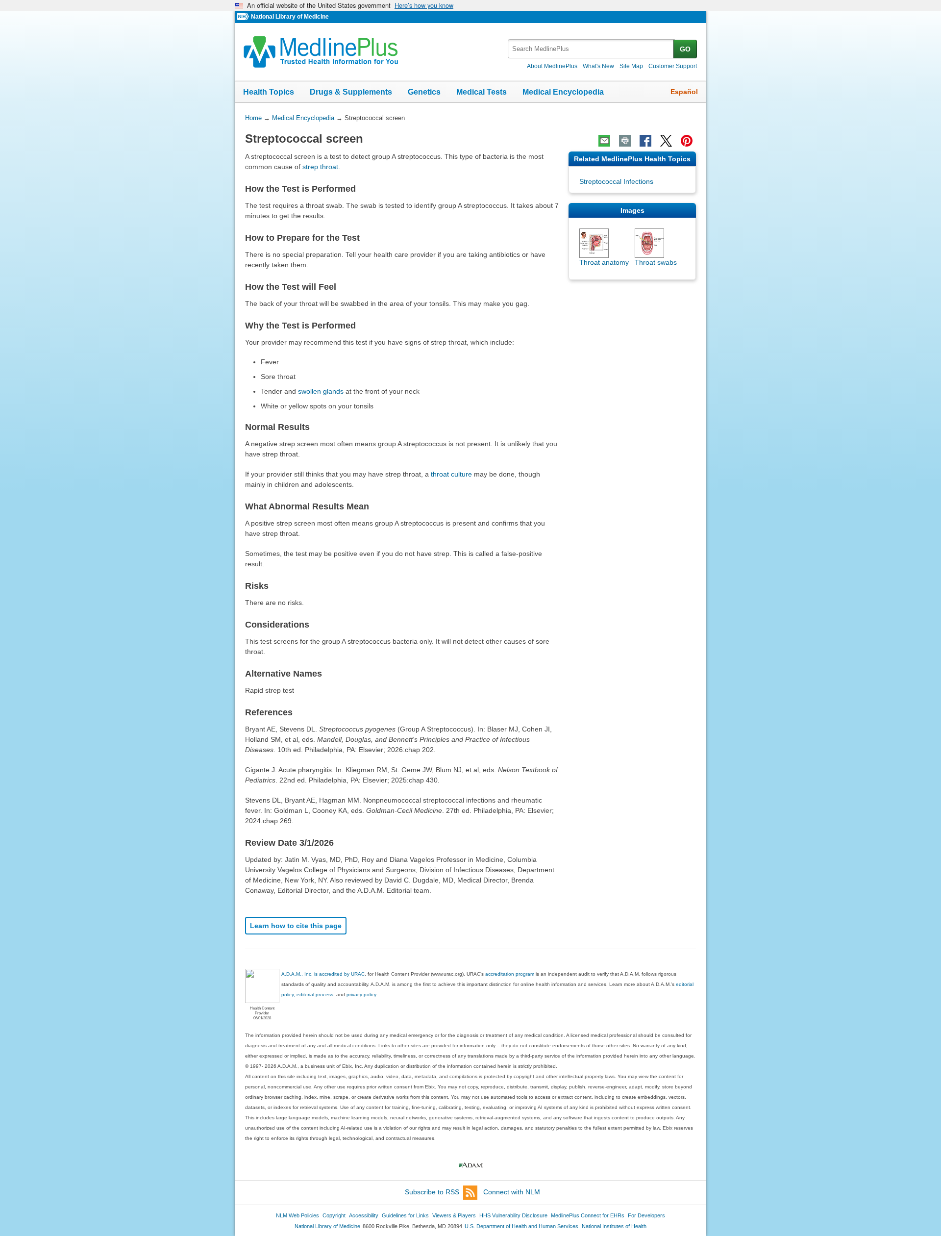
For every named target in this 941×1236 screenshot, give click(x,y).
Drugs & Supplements (351, 92)
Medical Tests (481, 92)
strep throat (320, 167)
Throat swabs (656, 262)
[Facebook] (645, 141)
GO (685, 49)
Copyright (334, 1215)
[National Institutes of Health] (244, 17)
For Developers (646, 1215)
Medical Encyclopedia (563, 92)
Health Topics (268, 92)
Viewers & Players (454, 1215)
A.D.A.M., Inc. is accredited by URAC (323, 974)
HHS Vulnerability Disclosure (513, 1215)
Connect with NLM (511, 1192)
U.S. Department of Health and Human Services (521, 1226)
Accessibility (363, 1215)
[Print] (625, 141)
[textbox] (591, 48)
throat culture (451, 474)
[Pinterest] (686, 141)
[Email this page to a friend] (604, 141)
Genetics (424, 92)
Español (684, 92)
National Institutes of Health (614, 1226)
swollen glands (321, 391)
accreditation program (509, 974)
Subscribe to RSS (432, 1192)
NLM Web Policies (297, 1215)
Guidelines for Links (405, 1215)
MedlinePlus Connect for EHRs (587, 1215)
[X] (666, 141)
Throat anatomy (604, 262)
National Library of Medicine (290, 16)
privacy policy (361, 994)
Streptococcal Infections (616, 181)
